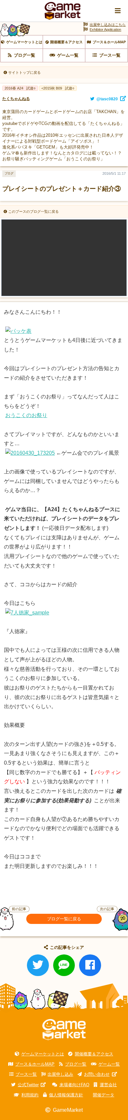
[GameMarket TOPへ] (64, 1029)
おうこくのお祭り (26, 415)
